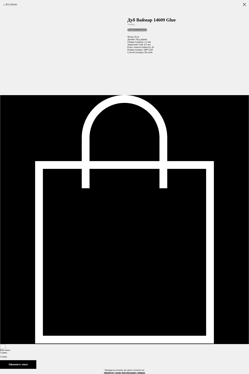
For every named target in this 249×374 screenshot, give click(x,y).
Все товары (11, 4)
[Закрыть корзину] (3, 346)
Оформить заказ (18, 364)
